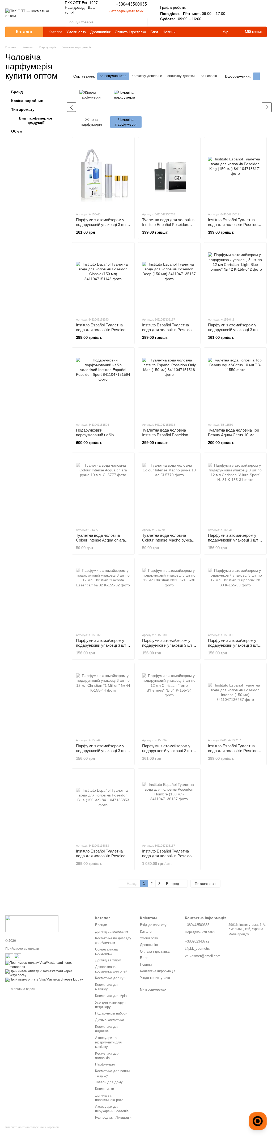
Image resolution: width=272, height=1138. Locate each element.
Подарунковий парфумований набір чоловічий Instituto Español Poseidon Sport (100, 437)
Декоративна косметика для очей (111, 969)
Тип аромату (23, 110)
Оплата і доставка (130, 32)
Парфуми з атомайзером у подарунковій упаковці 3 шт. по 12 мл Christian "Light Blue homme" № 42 (234, 332)
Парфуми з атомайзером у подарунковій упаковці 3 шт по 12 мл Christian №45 (101, 225)
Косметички (104, 1089)
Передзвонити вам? (200, 932)
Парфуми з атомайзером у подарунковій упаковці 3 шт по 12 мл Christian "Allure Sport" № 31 (233, 542)
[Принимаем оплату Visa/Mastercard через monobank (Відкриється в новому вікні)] (46, 965)
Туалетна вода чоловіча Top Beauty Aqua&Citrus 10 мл (233, 432)
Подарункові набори (111, 1013)
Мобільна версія (23, 989)
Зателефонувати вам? (126, 11)
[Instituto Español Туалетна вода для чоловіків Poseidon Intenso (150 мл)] (235, 700)
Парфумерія (105, 1064)
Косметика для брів (111, 996)
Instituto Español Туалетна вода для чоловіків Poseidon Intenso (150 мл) (234, 751)
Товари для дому (109, 1082)
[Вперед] (267, 107)
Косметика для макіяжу (107, 987)
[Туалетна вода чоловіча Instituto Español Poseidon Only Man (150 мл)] (169, 385)
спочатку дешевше (147, 76)
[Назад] (71, 107)
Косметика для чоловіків (107, 1055)
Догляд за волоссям (111, 932)
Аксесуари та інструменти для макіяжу (108, 1042)
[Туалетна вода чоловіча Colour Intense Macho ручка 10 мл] (169, 490)
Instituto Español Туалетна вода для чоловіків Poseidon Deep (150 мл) (168, 330)
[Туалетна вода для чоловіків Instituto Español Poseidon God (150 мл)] (169, 174)
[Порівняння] (235, 13)
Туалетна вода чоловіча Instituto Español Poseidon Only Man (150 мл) (165, 435)
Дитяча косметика (109, 1020)
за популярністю (113, 76)
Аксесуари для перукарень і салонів (112, 1109)
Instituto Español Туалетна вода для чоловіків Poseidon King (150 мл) (234, 225)
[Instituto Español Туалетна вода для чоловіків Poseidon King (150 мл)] (235, 174)
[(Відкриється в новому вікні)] (9, 957)
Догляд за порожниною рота (109, 1097)
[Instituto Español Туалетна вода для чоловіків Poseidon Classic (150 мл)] (103, 279)
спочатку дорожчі (181, 76)
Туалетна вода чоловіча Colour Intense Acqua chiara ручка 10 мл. (100, 540)
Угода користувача (155, 978)
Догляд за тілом (108, 960)
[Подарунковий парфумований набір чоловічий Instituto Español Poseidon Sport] (103, 385)
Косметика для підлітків (107, 1029)
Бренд (17, 92)
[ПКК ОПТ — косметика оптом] (31, 923)
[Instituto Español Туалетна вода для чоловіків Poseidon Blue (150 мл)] (103, 806)
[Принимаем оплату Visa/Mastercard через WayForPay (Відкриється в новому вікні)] (46, 973)
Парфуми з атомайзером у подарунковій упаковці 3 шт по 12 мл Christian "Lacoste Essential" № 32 (101, 647)
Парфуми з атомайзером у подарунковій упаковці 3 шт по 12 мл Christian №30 (167, 645)
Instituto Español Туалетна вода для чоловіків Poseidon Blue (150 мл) (102, 856)
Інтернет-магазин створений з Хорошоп (32, 1127)
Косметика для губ (110, 978)
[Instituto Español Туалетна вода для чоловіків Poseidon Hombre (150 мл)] (169, 806)
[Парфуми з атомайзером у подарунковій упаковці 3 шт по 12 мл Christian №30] (169, 595)
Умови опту (76, 32)
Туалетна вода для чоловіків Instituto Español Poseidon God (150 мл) (168, 225)
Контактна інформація (157, 971)
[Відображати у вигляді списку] (263, 76)
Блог (154, 32)
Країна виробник (27, 101)
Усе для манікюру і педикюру (110, 1004)
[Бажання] (248, 13)
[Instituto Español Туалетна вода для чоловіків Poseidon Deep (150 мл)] (169, 279)
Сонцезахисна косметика (106, 951)
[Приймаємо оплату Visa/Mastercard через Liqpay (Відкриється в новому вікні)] (44, 979)
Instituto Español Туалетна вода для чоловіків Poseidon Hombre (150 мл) (168, 856)
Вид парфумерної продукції (35, 120)
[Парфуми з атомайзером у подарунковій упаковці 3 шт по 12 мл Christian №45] (103, 174)
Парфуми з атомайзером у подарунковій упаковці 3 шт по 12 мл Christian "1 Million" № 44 (101, 753)
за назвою (209, 76)
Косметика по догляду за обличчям (113, 940)
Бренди (101, 925)
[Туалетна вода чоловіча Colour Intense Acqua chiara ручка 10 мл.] (103, 490)
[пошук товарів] (143, 22)
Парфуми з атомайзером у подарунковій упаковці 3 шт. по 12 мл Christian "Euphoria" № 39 (233, 647)
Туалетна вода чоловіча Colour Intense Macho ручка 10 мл (167, 540)
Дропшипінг (100, 32)
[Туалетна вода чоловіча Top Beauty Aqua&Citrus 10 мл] (235, 385)
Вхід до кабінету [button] (153, 925)
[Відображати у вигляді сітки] (256, 76)
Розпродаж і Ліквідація (113, 1117)
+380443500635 (131, 4)
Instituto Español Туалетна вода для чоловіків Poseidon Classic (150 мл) (102, 330)
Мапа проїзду (238, 934)
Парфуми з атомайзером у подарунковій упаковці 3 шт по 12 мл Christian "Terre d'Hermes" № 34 (167, 753)
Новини (169, 32)
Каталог (55, 32)
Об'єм (16, 131)
